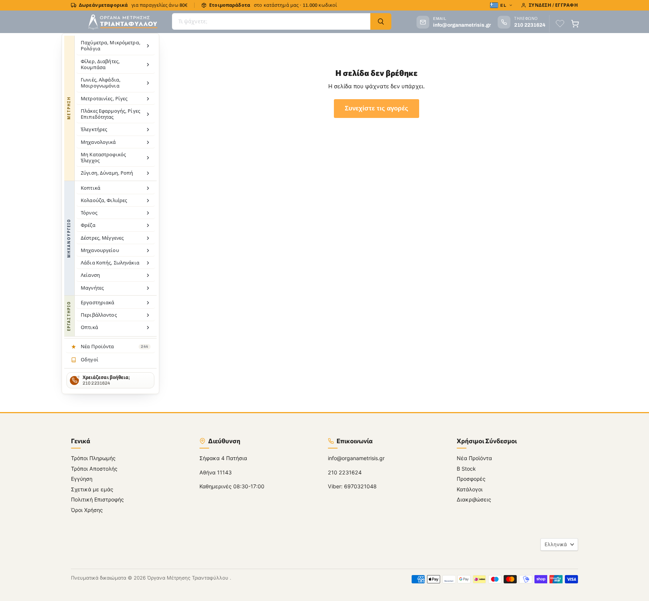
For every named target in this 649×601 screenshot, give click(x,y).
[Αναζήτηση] (380, 21)
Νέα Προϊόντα (474, 458)
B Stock (466, 468)
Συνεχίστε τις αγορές (376, 108)
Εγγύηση (81, 479)
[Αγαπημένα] (560, 23)
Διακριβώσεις (474, 499)
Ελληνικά (556, 544)
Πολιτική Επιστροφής (97, 499)
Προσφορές (471, 479)
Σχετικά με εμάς (92, 489)
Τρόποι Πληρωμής (93, 458)
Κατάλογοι (470, 489)
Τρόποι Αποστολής (94, 468)
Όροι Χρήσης (87, 510)
